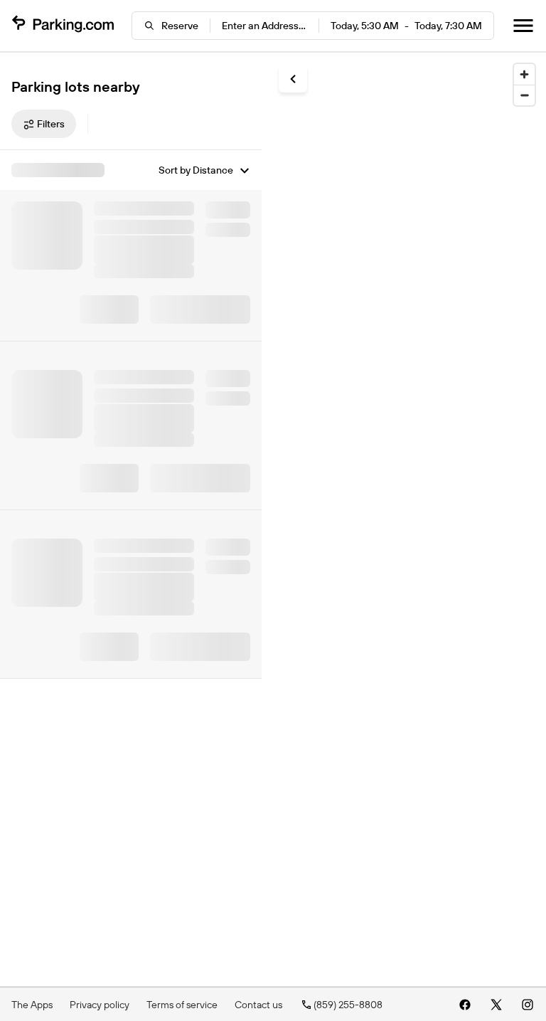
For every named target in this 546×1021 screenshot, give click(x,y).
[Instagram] (527, 1005)
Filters (51, 123)
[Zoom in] (524, 74)
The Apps (32, 1004)
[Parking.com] (62, 25)
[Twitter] (496, 1005)
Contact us (258, 1004)
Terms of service (182, 1004)
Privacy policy (99, 1004)
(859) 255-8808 (348, 1004)
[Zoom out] (524, 95)
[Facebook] (465, 1005)
